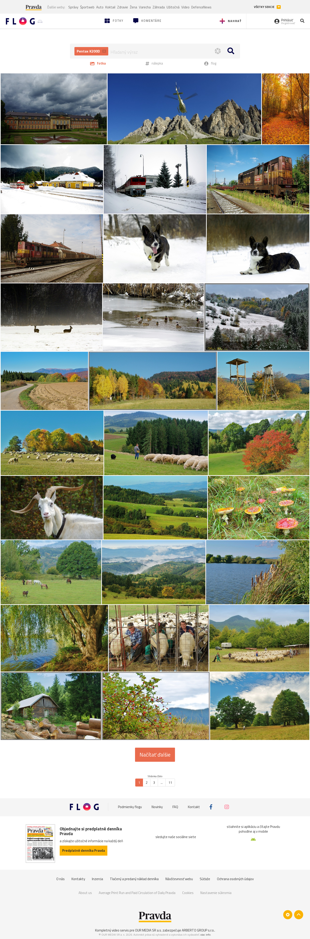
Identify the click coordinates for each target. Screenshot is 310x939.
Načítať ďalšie (155, 755)
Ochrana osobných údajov (235, 879)
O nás (60, 879)
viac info (205, 934)
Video (185, 7)
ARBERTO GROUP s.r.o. (198, 930)
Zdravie (122, 7)
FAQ (175, 806)
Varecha (145, 7)
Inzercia (97, 879)
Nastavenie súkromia (215, 892)
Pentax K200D (89, 51)
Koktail (110, 7)
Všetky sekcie (264, 7)
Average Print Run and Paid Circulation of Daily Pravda (137, 892)
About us (85, 892)
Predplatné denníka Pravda (83, 850)
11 (170, 782)
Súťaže (205, 879)
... (162, 782)
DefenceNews (201, 7)
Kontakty (78, 879)
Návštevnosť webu (179, 879)
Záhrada (159, 7)
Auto (99, 7)
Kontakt (194, 806)
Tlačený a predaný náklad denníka (134, 879)
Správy (73, 7)
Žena (133, 7)
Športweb (87, 7)
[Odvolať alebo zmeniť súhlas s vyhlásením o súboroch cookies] (287, 914)
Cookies (188, 892)
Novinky (157, 806)
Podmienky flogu (130, 806)
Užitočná (173, 7)
